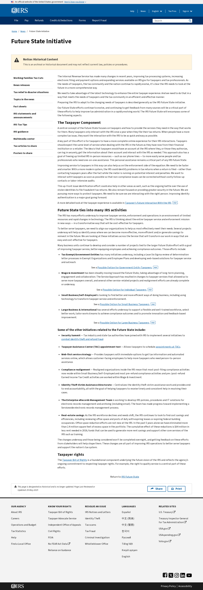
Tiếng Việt (127, 543)
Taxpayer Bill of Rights (74, 460)
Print (179, 489)
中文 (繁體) (128, 524)
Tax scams (90, 524)
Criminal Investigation (97, 537)
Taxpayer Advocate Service (62, 518)
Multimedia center (24, 138)
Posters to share (22, 153)
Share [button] (159, 489)
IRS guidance (20, 131)
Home (14, 31)
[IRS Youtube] (189, 574)
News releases (21, 85)
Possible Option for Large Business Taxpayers (127, 322)
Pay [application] (26, 20)
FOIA (50, 537)
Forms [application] (82, 20)
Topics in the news (23, 99)
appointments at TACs (168, 346)
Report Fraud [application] (99, 20)
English (155, 11)
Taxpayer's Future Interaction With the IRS (151, 202)
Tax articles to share (25, 146)
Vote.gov (163, 541)
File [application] (16, 20)
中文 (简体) (128, 518)
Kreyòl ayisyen (129, 550)
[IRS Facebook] (165, 574)
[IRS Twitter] (171, 574)
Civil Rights (54, 531)
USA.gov (163, 528)
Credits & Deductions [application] (61, 20)
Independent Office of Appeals (64, 524)
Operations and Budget (23, 524)
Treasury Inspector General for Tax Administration (173, 520)
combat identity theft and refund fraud (82, 339)
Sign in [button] (186, 11)
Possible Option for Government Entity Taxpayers (127, 267)
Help (132, 11)
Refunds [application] (39, 20)
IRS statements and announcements (24, 115)
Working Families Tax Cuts (28, 78)
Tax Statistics (18, 531)
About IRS (16, 512)
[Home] (19, 9)
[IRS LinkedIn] (182, 574)
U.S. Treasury (165, 512)
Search (190, 21)
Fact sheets (19, 106)
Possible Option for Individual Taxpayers (127, 289)
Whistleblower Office (96, 543)
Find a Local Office (21, 543)
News (143, 11)
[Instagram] (176, 574)
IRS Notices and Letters (98, 512)
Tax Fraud (90, 531)
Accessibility (185, 586)
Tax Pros (172, 11)
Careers (15, 518)
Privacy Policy (168, 586)
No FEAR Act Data (57, 543)
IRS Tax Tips (20, 124)
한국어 (125, 531)
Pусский (126, 537)
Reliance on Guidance (59, 550)
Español (126, 512)
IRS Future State (130, 476)
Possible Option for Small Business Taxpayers (127, 304)
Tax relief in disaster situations (31, 92)
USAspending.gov (168, 535)
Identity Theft (92, 518)
